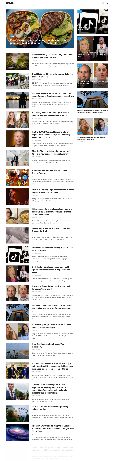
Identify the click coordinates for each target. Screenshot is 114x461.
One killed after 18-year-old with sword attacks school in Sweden (52, 75)
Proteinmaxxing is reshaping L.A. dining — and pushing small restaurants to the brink (38, 41)
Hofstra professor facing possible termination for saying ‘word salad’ (52, 287)
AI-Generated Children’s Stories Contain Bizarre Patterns (49, 172)
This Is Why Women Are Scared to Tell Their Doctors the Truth (51, 229)
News (12, 36)
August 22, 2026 (15, 46)
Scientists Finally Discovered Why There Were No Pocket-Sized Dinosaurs (52, 56)
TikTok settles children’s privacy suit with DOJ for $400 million (52, 249)
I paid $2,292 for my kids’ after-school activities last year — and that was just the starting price (52, 446)
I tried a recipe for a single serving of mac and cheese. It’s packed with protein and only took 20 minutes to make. (52, 211)
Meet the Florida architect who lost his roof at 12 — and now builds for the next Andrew (52, 152)
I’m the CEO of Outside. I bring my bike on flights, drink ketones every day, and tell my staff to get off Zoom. (51, 134)
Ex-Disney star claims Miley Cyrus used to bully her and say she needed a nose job (50, 114)
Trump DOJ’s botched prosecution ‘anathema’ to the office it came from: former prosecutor (52, 307)
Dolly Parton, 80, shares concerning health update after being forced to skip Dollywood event (51, 269)
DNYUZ (10, 3)
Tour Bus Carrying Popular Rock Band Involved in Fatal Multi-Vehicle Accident (53, 191)
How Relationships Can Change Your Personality (48, 345)
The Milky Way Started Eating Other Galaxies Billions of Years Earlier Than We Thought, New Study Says (53, 428)
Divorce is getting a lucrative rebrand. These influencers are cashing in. (51, 326)
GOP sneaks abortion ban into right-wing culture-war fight (50, 408)
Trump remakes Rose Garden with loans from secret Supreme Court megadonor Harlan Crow (53, 94)
